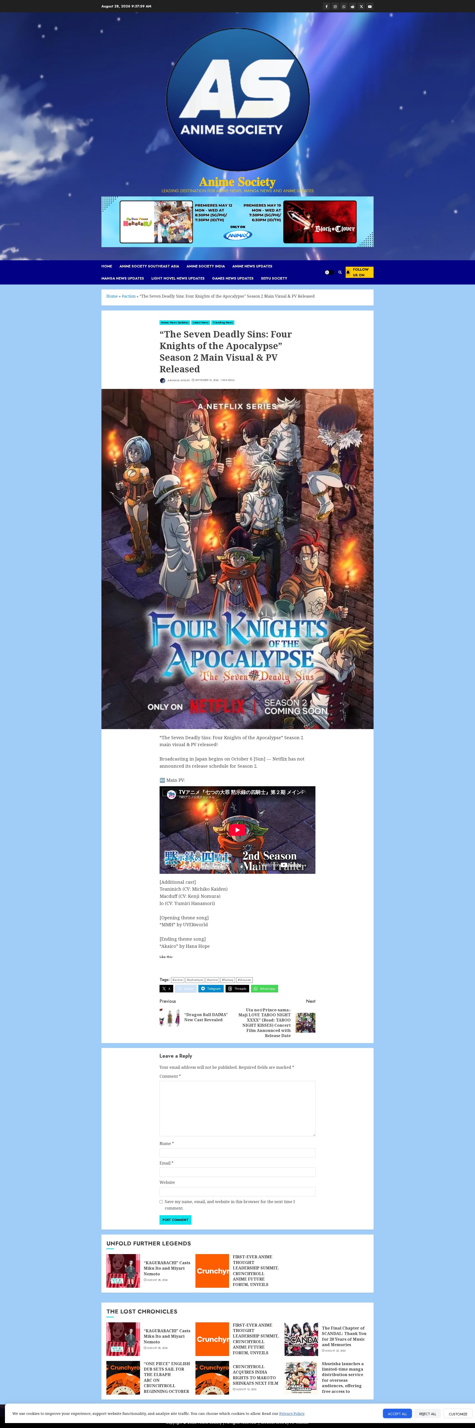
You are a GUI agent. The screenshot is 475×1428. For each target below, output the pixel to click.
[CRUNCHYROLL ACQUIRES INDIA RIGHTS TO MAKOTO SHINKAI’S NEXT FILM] (212, 1378)
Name (167, 1143)
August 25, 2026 (335, 1351)
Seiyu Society (274, 278)
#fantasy (228, 979)
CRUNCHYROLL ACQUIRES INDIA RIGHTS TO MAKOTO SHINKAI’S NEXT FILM (255, 1375)
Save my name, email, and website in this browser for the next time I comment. (230, 1205)
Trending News (223, 322)
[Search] (340, 272)
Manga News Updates (122, 278)
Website (167, 1182)
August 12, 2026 (246, 1389)
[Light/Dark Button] (329, 272)
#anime (212, 979)
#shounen (244, 979)
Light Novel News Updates (178, 278)
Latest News (201, 322)
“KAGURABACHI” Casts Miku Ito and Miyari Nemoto (167, 1268)
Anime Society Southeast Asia (149, 266)
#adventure (195, 979)
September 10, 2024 (206, 380)
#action (129, 296)
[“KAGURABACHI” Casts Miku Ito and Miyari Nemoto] (123, 1271)
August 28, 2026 (157, 1280)
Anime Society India (206, 266)
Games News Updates (233, 278)
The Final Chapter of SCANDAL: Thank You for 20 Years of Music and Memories (344, 1336)
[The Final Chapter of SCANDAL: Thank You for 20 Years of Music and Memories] (301, 1339)
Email (166, 1163)
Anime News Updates (252, 266)
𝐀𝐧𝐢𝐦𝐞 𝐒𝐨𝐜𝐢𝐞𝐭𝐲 (237, 181)
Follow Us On (361, 272)
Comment (170, 1076)
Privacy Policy (291, 1413)
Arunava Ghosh (178, 380)
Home (106, 266)
